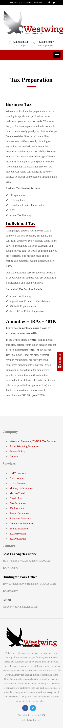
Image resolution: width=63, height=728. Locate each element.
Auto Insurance (18, 478)
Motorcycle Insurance (21, 488)
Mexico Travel (17, 493)
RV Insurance (17, 508)
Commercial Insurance (21, 523)
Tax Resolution (18, 533)
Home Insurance (18, 483)
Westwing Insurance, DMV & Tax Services (33, 441)
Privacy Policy (17, 451)
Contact (14, 456)
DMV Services (18, 473)
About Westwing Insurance (24, 446)
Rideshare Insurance (20, 518)
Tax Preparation (18, 538)
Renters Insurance (19, 513)
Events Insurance (19, 528)
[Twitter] (54, 3)
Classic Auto (16, 498)
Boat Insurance (18, 503)
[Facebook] (49, 3)
